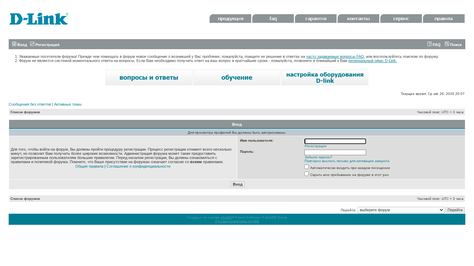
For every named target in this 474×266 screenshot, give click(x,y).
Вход (21, 45)
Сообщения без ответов (30, 104)
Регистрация (46, 45)
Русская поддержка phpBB (237, 221)
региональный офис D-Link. (372, 61)
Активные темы (68, 104)
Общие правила (89, 166)
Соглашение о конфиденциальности (138, 166)
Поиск (455, 45)
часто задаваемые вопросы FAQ (335, 56)
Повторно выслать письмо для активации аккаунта (347, 161)
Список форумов (25, 112)
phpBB (226, 217)
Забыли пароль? (318, 157)
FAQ (436, 45)
